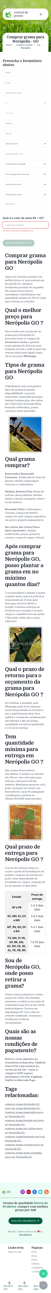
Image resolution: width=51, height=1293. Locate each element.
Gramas (35, 1263)
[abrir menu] (41, 14)
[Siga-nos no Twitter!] (40, 1192)
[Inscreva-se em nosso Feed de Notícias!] (46, 1192)
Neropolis (25, 48)
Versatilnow (25, 1234)
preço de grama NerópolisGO (22, 1108)
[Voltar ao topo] (43, 1285)
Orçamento (37, 1267)
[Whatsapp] (43, 1273)
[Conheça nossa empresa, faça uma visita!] (28, 1192)
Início (9, 45)
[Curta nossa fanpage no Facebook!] (34, 1192)
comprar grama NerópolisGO (22, 1104)
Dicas (34, 1255)
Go (38, 45)
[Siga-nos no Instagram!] (22, 1192)
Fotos (34, 1259)
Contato (35, 1271)
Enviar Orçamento (17, 243)
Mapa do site (14, 1251)
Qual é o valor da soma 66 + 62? (23, 218)
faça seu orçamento (24, 1221)
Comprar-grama (24, 45)
